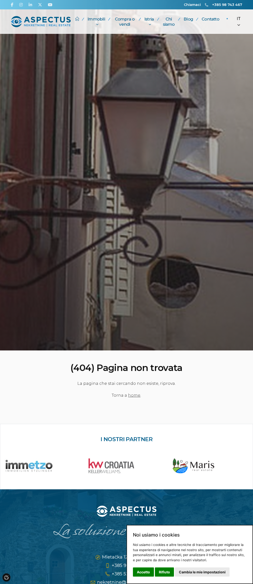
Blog (188, 19)
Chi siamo (169, 21)
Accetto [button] (143, 572)
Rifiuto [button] (164, 572)
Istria (149, 19)
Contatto (210, 19)
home (134, 395)
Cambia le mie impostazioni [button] (202, 572)
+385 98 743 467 (227, 4)
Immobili (96, 19)
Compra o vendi (125, 21)
